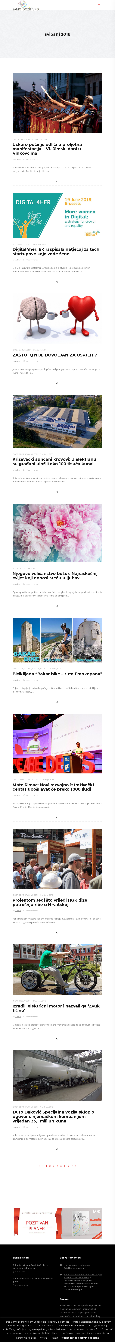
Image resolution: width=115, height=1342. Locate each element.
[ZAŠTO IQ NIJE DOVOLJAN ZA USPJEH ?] (57, 318)
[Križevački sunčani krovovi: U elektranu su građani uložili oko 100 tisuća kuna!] (57, 421)
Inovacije (18, 244)
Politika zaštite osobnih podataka (79, 1337)
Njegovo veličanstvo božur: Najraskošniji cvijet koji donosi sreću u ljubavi (56, 575)
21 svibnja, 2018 (40, 139)
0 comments (32, 159)
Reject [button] (55, 1338)
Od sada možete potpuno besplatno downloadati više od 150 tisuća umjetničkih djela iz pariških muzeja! (81, 1285)
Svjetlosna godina (74, 1268)
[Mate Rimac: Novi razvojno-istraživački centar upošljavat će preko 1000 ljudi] (57, 743)
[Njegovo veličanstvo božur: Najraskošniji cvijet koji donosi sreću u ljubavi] (57, 533)
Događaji (18, 139)
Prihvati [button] (43, 1338)
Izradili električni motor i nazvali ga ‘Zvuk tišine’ (56, 1008)
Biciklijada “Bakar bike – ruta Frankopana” (57, 673)
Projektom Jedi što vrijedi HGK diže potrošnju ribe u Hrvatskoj (50, 902)
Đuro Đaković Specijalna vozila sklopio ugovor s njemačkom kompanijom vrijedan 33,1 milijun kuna (53, 1116)
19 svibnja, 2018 (46, 895)
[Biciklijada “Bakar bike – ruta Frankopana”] (57, 640)
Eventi (27, 139)
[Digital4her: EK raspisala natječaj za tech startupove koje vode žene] (57, 215)
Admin (18, 159)
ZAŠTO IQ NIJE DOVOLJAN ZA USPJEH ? (55, 355)
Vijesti (27, 244)
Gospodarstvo (21, 454)
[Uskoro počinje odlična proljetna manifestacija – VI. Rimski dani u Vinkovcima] (57, 103)
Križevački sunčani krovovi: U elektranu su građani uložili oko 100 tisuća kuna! (54, 461)
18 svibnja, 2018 (46, 1107)
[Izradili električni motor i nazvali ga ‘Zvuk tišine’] (57, 969)
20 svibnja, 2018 (56, 669)
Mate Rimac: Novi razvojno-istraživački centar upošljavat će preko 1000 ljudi (53, 787)
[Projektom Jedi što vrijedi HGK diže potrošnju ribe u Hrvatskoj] (57, 859)
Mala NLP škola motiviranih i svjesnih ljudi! (33, 1280)
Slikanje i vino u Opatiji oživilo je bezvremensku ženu (30, 1266)
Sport (35, 669)
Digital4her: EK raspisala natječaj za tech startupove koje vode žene (56, 251)
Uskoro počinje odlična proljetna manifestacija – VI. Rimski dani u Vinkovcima (47, 149)
